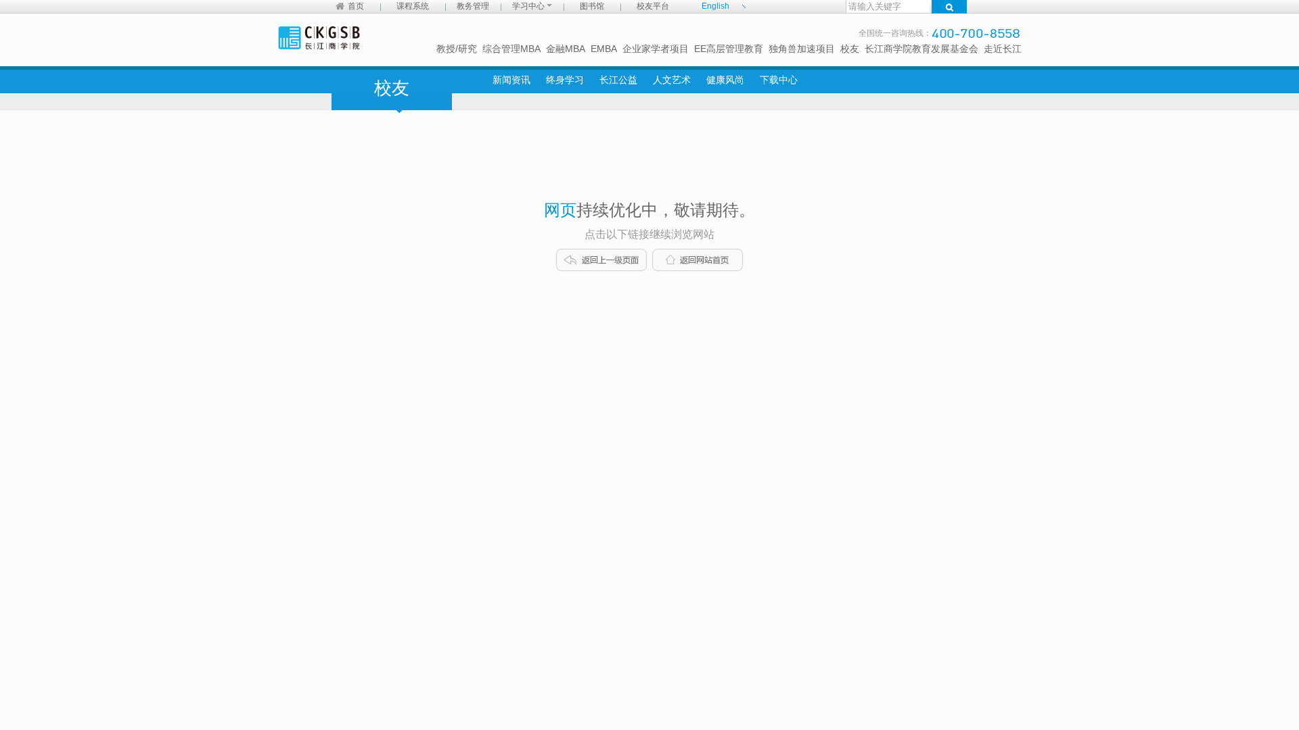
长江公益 (618, 79)
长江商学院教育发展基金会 (921, 48)
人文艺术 (672, 79)
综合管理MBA (511, 48)
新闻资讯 (511, 79)
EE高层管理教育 (728, 48)
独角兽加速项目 (802, 48)
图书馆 (592, 6)
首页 (356, 6)
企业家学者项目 (655, 48)
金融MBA (565, 48)
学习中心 (529, 6)
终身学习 (565, 79)
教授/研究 (456, 48)
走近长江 (1003, 48)
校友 (849, 48)
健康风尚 (725, 79)
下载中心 (779, 79)
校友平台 (653, 6)
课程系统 (412, 6)
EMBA (604, 48)
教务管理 (473, 6)
